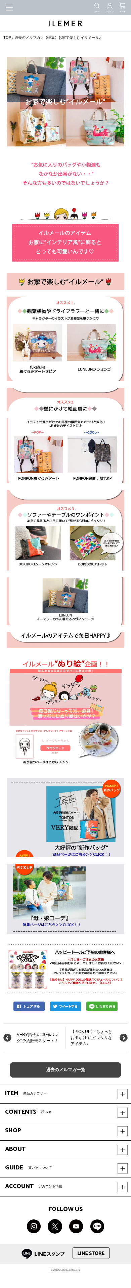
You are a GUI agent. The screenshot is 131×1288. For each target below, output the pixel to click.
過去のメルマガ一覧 (65, 1070)
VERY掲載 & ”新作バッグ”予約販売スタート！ (37, 1037)
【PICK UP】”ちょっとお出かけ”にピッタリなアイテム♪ (91, 1037)
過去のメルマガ (27, 37)
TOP (7, 37)
